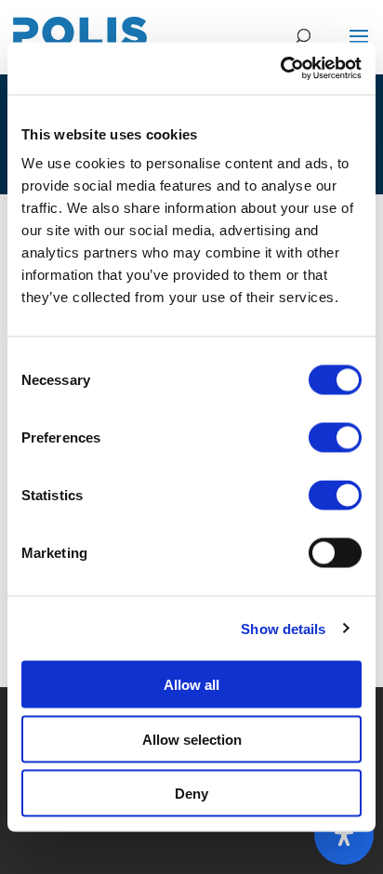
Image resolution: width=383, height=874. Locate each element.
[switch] (335, 438)
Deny (191, 793)
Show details (283, 628)
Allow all (191, 685)
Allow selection (192, 739)
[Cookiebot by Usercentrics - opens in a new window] (280, 69)
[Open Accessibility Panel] (344, 835)
